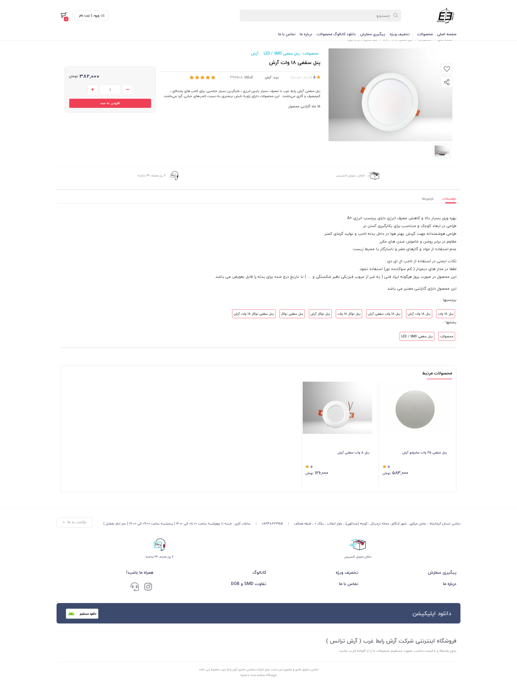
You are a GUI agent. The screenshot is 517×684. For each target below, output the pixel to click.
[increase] (92, 90)
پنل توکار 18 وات (349, 314)
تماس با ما (286, 34)
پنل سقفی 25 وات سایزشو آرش (424, 452)
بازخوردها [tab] (428, 198)
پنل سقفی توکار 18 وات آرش (254, 314)
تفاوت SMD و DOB (248, 583)
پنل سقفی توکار (292, 314)
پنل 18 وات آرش (419, 314)
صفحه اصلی (446, 34)
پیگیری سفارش (372, 34)
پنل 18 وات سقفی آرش (384, 314)
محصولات (425, 34)
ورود (96, 15)
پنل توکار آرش (320, 314)
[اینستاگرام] (148, 587)
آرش (254, 53)
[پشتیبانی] (134, 587)
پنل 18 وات (445, 314)
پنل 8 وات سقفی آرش (353, 452)
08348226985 (272, 523)
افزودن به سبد (110, 103)
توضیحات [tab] (449, 198)
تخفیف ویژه (400, 34)
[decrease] (127, 90)
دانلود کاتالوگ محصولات (336, 34)
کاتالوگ (259, 572)
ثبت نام (84, 15)
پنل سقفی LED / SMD (282, 53)
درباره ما (306, 34)
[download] (82, 614)
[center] (395, 15)
